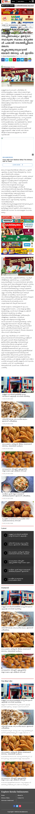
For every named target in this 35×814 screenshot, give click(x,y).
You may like (6, 681)
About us (20, 795)
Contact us (21, 798)
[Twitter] (17, 806)
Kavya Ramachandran (9, 56)
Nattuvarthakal (13, 25)
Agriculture (21, 1)
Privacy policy (5, 798)
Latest (3, 528)
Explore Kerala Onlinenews (14, 792)
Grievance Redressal (7, 800)
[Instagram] (20, 806)
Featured (5, 588)
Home (4, 25)
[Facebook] (14, 806)
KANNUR (24, 25)
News (13, 1)
